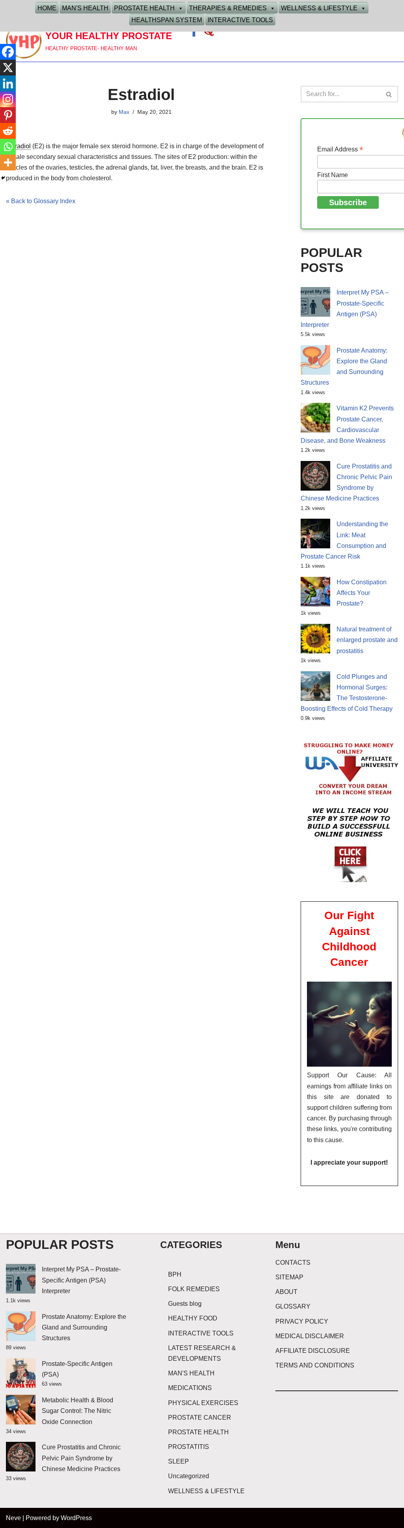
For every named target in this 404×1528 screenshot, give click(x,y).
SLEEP (178, 1461)
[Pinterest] (8, 115)
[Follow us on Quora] (209, 33)
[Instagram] (8, 99)
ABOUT (286, 1291)
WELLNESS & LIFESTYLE (319, 8)
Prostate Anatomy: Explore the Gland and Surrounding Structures (84, 1327)
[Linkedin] (8, 83)
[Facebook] (8, 52)
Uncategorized (188, 1476)
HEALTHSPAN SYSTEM (166, 20)
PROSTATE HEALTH (144, 8)
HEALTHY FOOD (192, 1318)
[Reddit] (8, 131)
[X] (8, 68)
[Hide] (3, 178)
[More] (8, 162)
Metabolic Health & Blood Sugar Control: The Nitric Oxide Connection (77, 1411)
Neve (13, 1518)
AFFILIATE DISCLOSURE (312, 1350)
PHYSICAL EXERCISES (203, 1403)
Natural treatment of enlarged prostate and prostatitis (367, 640)
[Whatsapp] (8, 147)
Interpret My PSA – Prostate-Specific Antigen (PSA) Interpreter (81, 1280)
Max (124, 112)
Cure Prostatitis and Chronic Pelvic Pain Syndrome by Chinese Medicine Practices (81, 1458)
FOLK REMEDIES (194, 1289)
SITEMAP (289, 1277)
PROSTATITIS (188, 1446)
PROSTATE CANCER (199, 1417)
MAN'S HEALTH (85, 8)
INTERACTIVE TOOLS (240, 20)
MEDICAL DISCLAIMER (309, 1336)
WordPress (76, 1518)
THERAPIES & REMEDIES (228, 8)
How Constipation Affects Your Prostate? (362, 593)
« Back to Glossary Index (40, 201)
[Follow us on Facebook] (195, 33)
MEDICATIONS (190, 1387)
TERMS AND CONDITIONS (314, 1365)
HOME (46, 8)
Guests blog (185, 1303)
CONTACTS (292, 1262)
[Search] (389, 94)
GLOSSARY (292, 1306)
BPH (174, 1274)
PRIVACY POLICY (301, 1321)
